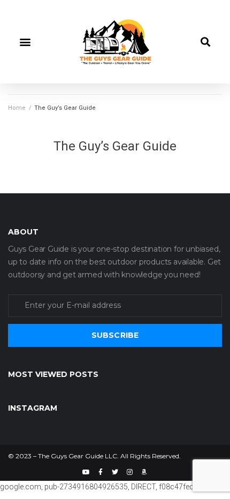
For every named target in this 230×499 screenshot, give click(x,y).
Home (17, 107)
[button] (25, 41)
